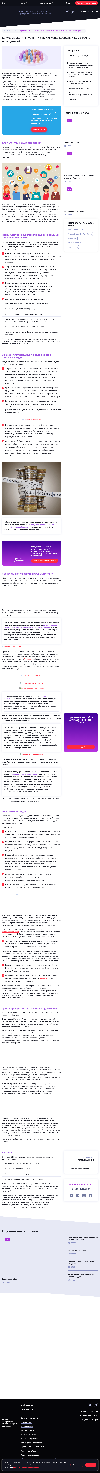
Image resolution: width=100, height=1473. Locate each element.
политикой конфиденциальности (43, 1465)
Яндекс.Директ (73, 234)
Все (69, 230)
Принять (91, 1465)
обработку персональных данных (26, 1467)
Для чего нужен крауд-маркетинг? (79, 57)
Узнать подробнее (81, 747)
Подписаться (39, 129)
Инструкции (73, 247)
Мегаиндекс (29, 659)
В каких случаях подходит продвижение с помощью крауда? (80, 74)
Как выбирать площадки (79, 88)
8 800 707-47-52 (89, 11)
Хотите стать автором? (81, 1168)
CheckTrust (43, 978)
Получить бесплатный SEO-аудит (44, 561)
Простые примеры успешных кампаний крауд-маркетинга (80, 94)
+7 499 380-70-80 (89, 1416)
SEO (12, 31)
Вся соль (72, 100)
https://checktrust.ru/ (10, 931)
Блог (6, 31)
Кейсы (76, 230)
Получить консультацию (87, 3)
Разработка (87, 234)
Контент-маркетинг (75, 243)
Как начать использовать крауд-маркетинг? (80, 82)
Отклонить (77, 1465)
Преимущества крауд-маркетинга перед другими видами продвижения (81, 65)
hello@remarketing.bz (89, 1420)
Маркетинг (72, 238)
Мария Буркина (86, 1160)
